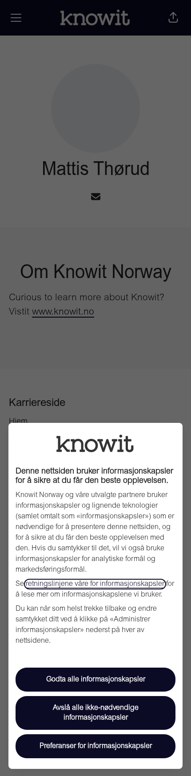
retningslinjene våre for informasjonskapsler (95, 584)
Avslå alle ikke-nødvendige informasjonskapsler (96, 712)
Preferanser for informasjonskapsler (96, 746)
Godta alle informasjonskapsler (95, 679)
